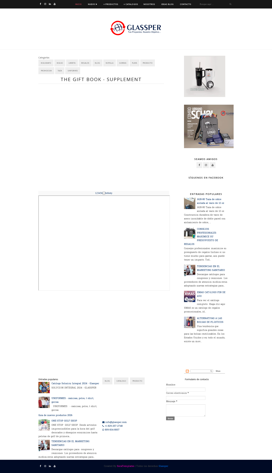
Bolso (60, 63)
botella (109, 63)
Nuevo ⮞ (92, 4)
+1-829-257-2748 (113, 426)
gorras (122, 63)
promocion (46, 71)
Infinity (108, 193)
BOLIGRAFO (46, 63)
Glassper (163, 466)
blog (97, 63)
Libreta (72, 63)
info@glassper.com (116, 422)
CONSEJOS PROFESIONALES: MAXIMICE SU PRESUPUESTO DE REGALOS (201, 237)
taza (60, 71)
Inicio (78, 4)
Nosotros (149, 4)
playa (134, 63)
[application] (93, 134)
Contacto (185, 4)
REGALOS (85, 63)
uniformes (73, 71)
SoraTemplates (125, 466)
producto (147, 63)
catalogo (121, 381)
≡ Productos (111, 4)
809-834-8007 (111, 430)
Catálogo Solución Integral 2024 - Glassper (75, 383)
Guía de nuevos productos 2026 (55, 415)
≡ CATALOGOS (131, 4)
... (104, 193)
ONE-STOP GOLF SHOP (64, 421)
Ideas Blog (167, 4)
